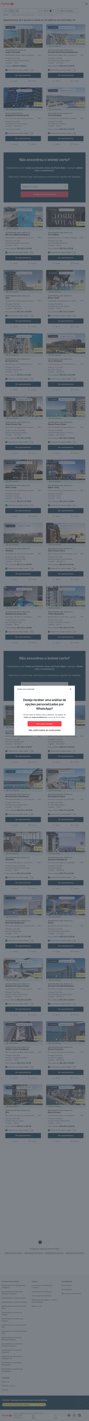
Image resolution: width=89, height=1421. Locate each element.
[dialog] (44, 710)
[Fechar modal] (70, 689)
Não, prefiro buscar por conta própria (44, 730)
